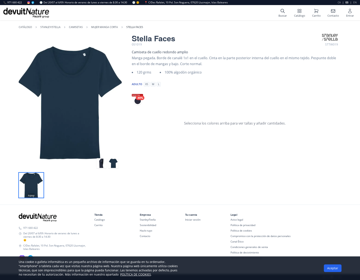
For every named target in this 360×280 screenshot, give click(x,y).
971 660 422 (12, 2)
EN (355, 2)
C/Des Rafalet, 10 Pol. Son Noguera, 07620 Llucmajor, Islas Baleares (186, 2)
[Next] (116, 103)
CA (339, 2)
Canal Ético (237, 241)
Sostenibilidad (148, 225)
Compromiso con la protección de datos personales (261, 236)
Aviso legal (237, 219)
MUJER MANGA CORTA (104, 27)
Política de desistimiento (245, 252)
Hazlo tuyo (146, 230)
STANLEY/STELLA (50, 27)
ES (346, 2)
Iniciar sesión (192, 219)
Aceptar (332, 268)
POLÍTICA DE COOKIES (135, 274)
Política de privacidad (243, 225)
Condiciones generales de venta (249, 247)
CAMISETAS (76, 27)
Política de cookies (241, 230)
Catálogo (25, 27)
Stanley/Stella (148, 219)
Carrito (98, 225)
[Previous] (24, 103)
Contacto (145, 236)
